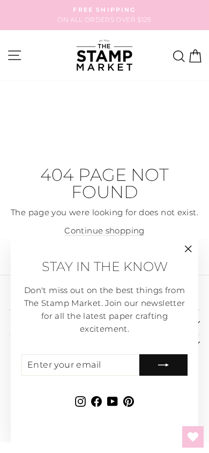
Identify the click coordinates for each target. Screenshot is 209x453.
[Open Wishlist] (193, 437)
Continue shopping (104, 230)
